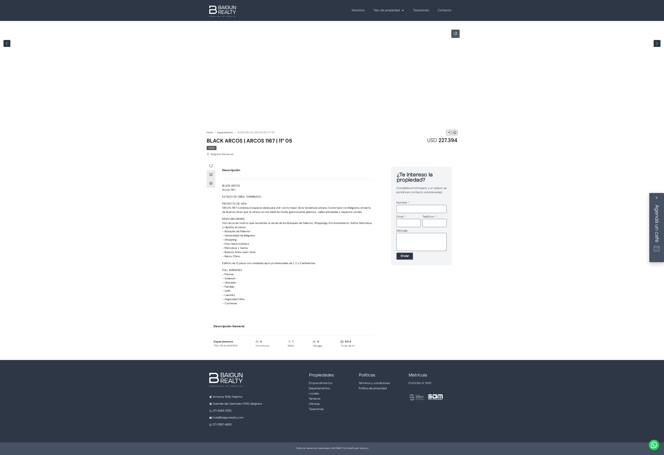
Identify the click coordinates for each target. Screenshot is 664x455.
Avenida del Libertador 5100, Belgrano (237, 404)
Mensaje (402, 230)
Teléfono (428, 216)
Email (400, 216)
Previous (6, 43)
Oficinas (314, 404)
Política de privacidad (373, 388)
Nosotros (358, 10)
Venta (211, 148)
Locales (314, 393)
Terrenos (314, 399)
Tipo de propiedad (386, 10)
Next (657, 43)
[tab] (455, 34)
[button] (654, 445)
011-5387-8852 (222, 424)
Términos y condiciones (374, 383)
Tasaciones (421, 10)
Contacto (444, 10)
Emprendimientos (320, 383)
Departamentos (319, 388)
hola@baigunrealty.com (228, 417)
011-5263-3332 (222, 410)
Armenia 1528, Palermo (228, 397)
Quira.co (363, 448)
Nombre (402, 202)
